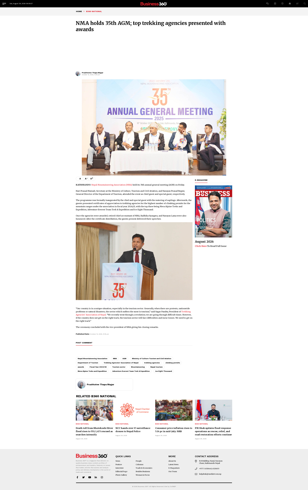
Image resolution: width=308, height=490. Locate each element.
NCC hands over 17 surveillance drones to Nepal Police (133, 430)
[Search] (305, 3)
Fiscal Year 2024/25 (98, 367)
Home (79, 11)
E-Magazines (174, 468)
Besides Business (143, 471)
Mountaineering (138, 367)
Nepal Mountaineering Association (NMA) (111, 185)
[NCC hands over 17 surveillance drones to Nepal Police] (134, 410)
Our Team (172, 471)
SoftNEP (173, 486)
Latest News (173, 464)
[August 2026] (213, 211)
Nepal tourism (156, 367)
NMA (115, 358)
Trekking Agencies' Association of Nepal (121, 363)
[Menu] (4, 4)
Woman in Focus (143, 475)
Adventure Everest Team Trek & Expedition (131, 371)
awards (81, 367)
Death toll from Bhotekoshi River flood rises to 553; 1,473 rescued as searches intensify (94, 431)
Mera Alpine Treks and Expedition (92, 371)
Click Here (201, 246)
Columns (139, 464)
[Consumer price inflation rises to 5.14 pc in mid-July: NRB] (173, 410)
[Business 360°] (154, 3)
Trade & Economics (144, 468)
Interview (120, 468)
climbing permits (172, 363)
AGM (124, 358)
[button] (267, 4)
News (118, 461)
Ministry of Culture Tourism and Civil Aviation (151, 358)
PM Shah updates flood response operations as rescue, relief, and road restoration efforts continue (213, 431)
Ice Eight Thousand (163, 371)
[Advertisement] (154, 53)
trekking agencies (152, 363)
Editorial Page (121, 471)
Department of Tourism (88, 363)
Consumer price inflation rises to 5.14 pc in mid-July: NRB (173, 430)
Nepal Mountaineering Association (92, 358)
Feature (119, 464)
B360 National (82, 424)
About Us (172, 461)
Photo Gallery (121, 475)
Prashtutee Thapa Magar (92, 73)
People (138, 461)
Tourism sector (118, 367)
